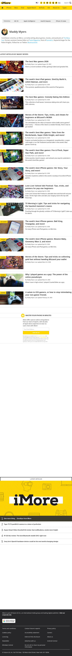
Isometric (49, 40)
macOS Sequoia (46, 21)
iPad (22, 8)
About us (50, 637)
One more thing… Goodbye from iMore (17, 518)
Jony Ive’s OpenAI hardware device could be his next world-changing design (31, 541)
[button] (67, 3)
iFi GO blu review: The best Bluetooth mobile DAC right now (25, 536)
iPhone (8, 8)
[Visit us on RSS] (53, 3)
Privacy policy (51, 628)
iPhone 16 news (61, 21)
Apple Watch (31, 8)
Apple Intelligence (29, 21)
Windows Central (7, 645)
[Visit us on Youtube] (47, 3)
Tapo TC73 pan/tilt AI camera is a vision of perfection (22, 524)
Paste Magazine (34, 40)
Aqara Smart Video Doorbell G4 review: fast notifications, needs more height (31, 530)
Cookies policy (6, 632)
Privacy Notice (43, 337)
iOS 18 (16, 21)
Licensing (5, 637)
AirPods (42, 8)
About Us (56, 8)
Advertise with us (30, 641)
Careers (49, 632)
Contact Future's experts (32, 628)
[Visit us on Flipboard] (56, 3)
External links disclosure (32, 637)
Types (64, 8)
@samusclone (32, 42)
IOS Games (4, 80)
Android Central (52, 641)
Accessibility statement (32, 632)
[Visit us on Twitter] (44, 3)
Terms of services (41, 336)
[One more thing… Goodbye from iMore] (36, 501)
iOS (49, 8)
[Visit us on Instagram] (50, 3)
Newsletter (5, 641)
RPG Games (4, 186)
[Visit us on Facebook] (41, 3)
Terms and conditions (9, 628)
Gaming (3, 62)
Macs (16, 8)
